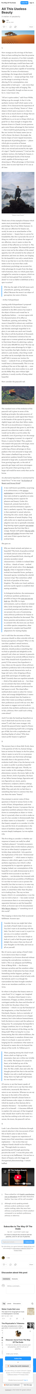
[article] (18, 1314)
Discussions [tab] (17, 1303)
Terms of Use (28, 1246)
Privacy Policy (24, 1374)
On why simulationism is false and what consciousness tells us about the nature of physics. (13, 1327)
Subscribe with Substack (19, 1366)
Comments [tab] (6, 1279)
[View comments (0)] (11, 27)
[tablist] (10, 1279)
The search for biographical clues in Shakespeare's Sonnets (13, 1313)
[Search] (32, 1304)
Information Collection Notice (21, 1248)
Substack (8, 1390)
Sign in (32, 3)
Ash (7, 20)
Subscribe (24, 3)
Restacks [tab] (15, 1279)
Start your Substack (13, 1385)
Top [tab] (4, 1303)
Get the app (28, 1385)
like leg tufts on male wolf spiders (19, 532)
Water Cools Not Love (11, 1309)
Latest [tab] (9, 1303)
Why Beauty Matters (9, 908)
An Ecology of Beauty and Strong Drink (17, 482)
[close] (30, 1331)
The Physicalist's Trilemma (13, 1323)
